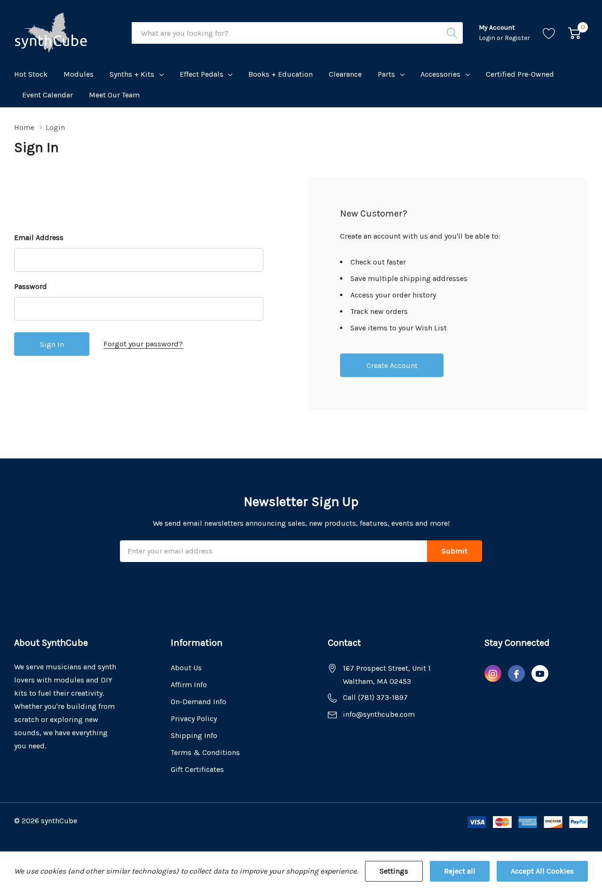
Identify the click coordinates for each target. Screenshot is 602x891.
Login (488, 38)
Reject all (459, 871)
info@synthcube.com (379, 714)
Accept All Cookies (542, 871)
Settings (394, 871)
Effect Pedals (201, 74)
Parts (386, 74)
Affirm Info (189, 684)
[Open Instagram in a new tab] (493, 674)
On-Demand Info (198, 701)
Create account (392, 365)
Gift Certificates (197, 769)
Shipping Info (194, 735)
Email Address (38, 237)
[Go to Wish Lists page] (549, 33)
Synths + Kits (132, 74)
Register (517, 38)
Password (30, 286)
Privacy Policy (194, 718)
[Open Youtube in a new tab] (540, 674)
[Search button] (452, 33)
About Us (186, 667)
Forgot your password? (143, 343)
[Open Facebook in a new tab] (516, 674)
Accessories (440, 74)
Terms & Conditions (205, 752)
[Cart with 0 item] (574, 33)
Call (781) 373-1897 (375, 697)
